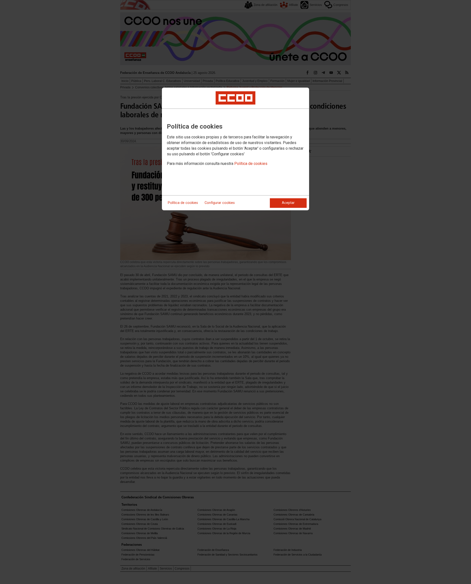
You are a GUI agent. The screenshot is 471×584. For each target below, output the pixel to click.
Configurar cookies (220, 203)
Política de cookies (250, 163)
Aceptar (288, 203)
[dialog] (235, 149)
